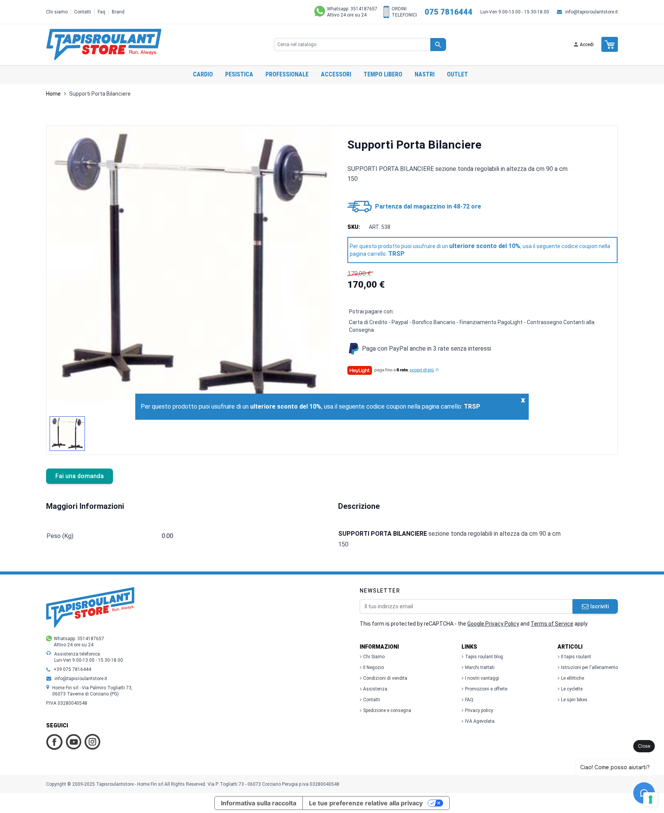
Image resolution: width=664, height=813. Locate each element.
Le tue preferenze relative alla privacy (366, 803)
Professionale (287, 74)
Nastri (425, 74)
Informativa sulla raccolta (258, 803)
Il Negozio (373, 667)
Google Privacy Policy (493, 624)
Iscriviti (599, 606)
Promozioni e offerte (486, 689)
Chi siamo (57, 12)
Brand (118, 12)
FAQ (469, 699)
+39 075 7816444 (72, 669)
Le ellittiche (572, 678)
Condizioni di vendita (385, 678)
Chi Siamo (374, 656)
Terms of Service (552, 624)
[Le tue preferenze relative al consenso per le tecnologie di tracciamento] (650, 799)
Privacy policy (479, 710)
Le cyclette (572, 689)
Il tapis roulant (576, 656)
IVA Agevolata (480, 721)
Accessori (336, 74)
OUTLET (457, 74)
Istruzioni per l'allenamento (589, 667)
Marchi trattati (480, 667)
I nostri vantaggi (482, 678)
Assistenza (375, 689)
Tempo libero (383, 74)
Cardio (203, 74)
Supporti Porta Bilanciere (100, 94)
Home (53, 94)
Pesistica (239, 74)
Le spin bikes (574, 699)
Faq (101, 12)
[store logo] (103, 44)
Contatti (82, 12)
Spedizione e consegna (387, 710)
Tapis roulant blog (484, 656)
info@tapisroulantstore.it (591, 12)
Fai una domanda (79, 476)
